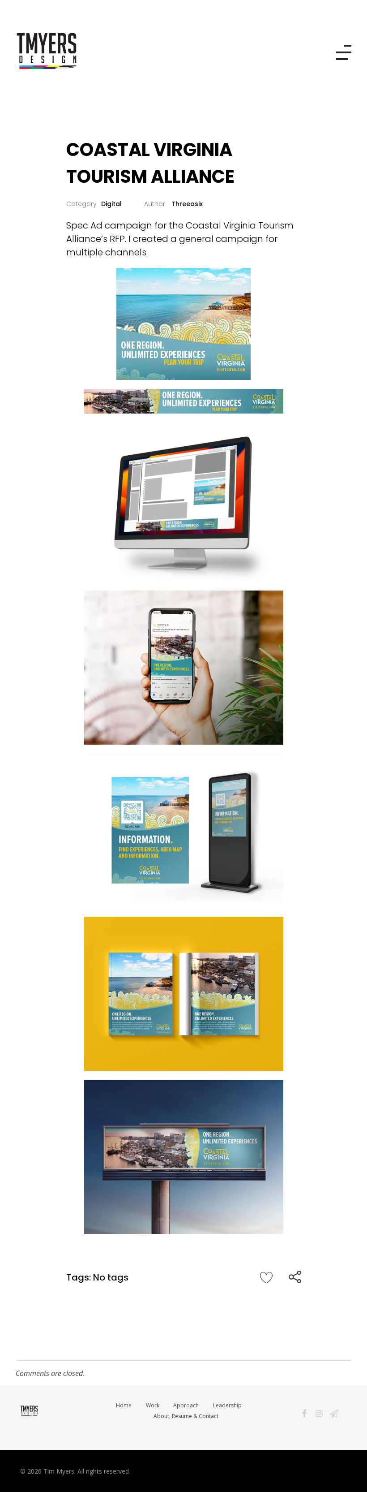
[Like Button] (266, 1277)
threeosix (186, 203)
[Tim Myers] (130, 51)
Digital (111, 203)
